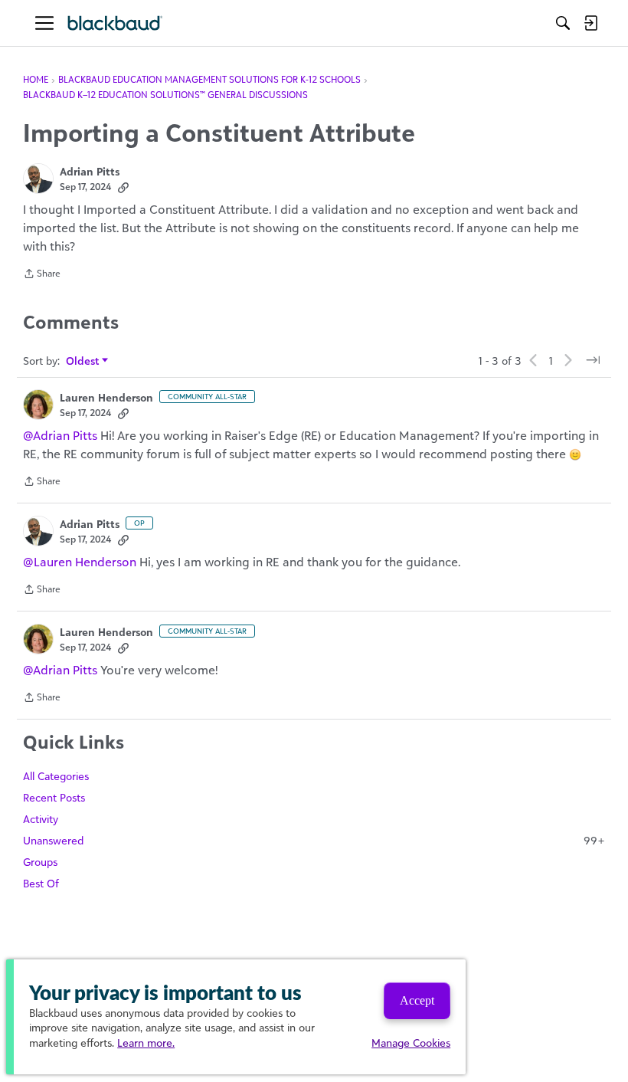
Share (42, 275)
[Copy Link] (123, 187)
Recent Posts (54, 797)
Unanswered (314, 840)
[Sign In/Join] (590, 23)
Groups (40, 861)
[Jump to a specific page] (593, 360)
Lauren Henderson (106, 397)
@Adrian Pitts (60, 435)
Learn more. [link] (146, 1042)
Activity (40, 818)
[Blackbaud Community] (115, 23)
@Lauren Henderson (79, 561)
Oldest (83, 361)
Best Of (41, 883)
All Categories (56, 775)
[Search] (563, 23)
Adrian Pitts (89, 171)
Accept (417, 1000)
